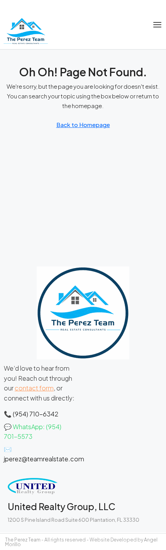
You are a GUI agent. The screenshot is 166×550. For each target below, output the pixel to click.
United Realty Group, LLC (61, 506)
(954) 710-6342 (35, 414)
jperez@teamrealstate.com (44, 459)
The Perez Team (23, 540)
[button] (157, 25)
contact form (34, 388)
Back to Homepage (83, 124)
